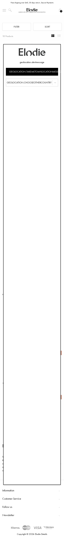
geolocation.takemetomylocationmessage (33, 71)
